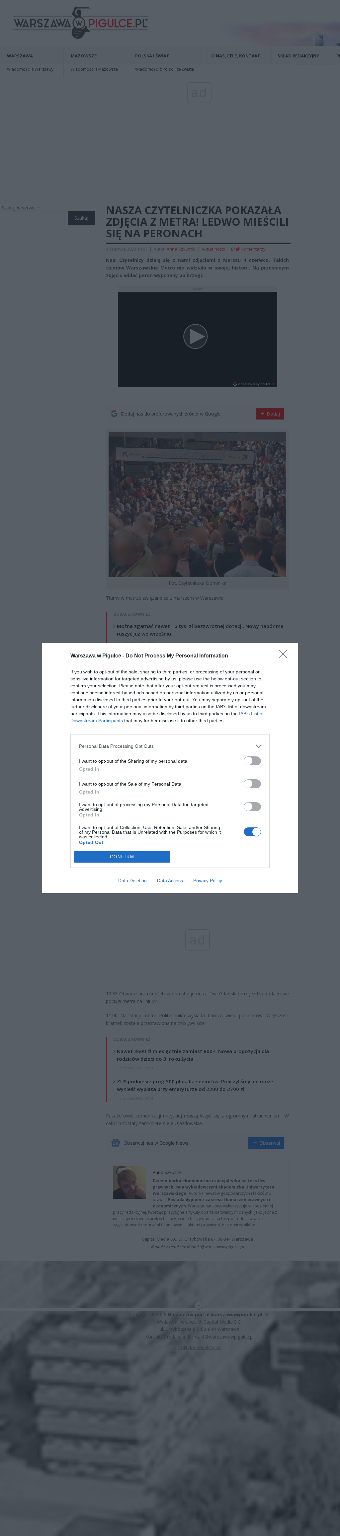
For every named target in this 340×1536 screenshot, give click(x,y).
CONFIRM (122, 856)
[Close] (285, 656)
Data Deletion (132, 880)
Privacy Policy (207, 880)
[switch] (252, 760)
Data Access (170, 880)
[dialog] (170, 768)
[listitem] (170, 746)
